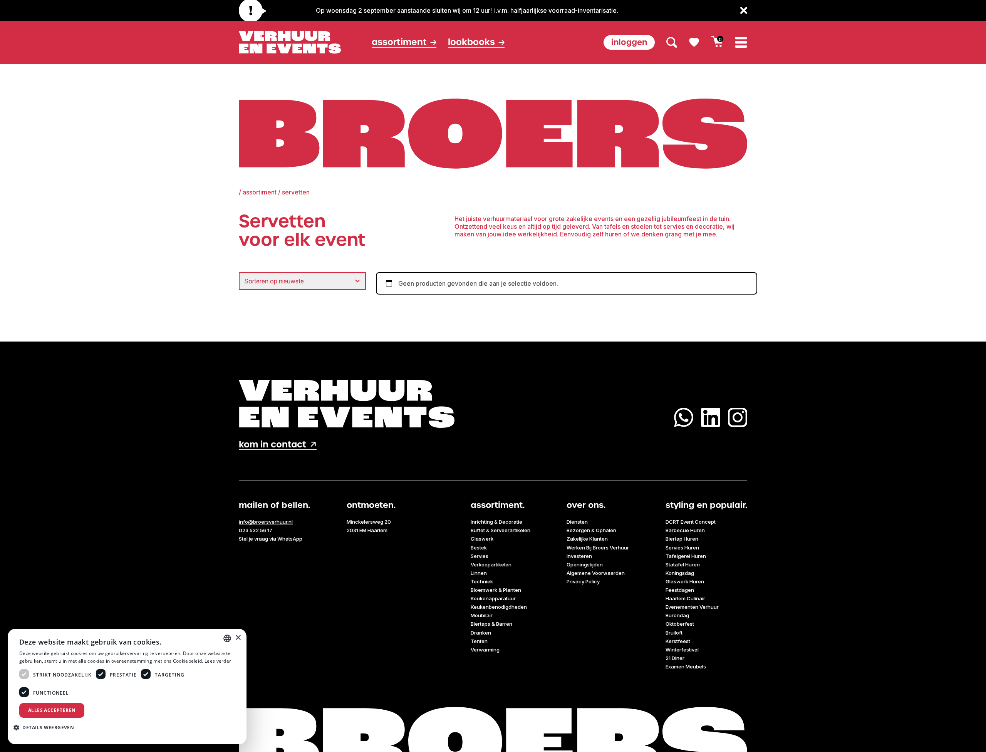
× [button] (238, 638)
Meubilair (482, 615)
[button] (46, 727)
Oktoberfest (680, 624)
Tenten (479, 641)
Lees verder (218, 661)
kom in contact (272, 444)
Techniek (482, 581)
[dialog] (127, 686)
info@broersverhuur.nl (266, 522)
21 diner (675, 658)
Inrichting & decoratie (496, 522)
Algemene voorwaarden (596, 573)
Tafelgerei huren (686, 556)
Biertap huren (682, 539)
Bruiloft (674, 633)
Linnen (479, 573)
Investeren (579, 556)
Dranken (481, 633)
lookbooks (471, 42)
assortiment (260, 192)
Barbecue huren (685, 530)
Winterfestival (682, 649)
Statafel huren (683, 564)
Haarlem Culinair (685, 598)
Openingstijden (585, 564)
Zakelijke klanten (587, 539)
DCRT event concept (691, 522)
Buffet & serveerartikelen (500, 530)
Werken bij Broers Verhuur (598, 547)
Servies (479, 556)
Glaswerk (482, 539)
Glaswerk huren (685, 581)
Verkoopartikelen (491, 564)
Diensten (577, 522)
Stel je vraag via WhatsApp (270, 539)
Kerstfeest (678, 641)
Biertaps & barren (491, 624)
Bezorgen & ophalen (591, 530)
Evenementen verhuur (692, 607)
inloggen (629, 42)
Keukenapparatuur (493, 598)
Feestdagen (680, 590)
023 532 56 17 (255, 530)
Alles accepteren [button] (51, 710)
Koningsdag (680, 573)
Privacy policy (583, 581)
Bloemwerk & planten (496, 590)
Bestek (479, 547)
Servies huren (682, 547)
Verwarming (485, 649)
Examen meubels (686, 666)
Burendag (677, 615)
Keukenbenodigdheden (499, 607)
